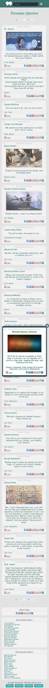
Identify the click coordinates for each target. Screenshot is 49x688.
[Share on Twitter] (29, 372)
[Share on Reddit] (39, 372)
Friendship (17, 367)
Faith (24, 367)
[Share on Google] (32, 372)
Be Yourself (38, 367)
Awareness (14, 369)
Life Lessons (24, 369)
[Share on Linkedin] (34, 372)
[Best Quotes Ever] (9, 3)
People (30, 367)
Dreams (9, 367)
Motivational (34, 369)
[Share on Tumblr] (42, 372)
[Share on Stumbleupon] (37, 372)
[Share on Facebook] (27, 372)
